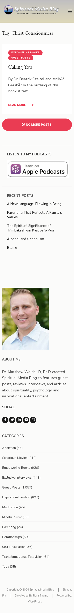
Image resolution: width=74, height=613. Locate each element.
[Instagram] (33, 420)
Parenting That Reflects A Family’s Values (34, 215)
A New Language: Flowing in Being (34, 204)
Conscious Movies (15, 458)
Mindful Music (12, 517)
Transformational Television (22, 556)
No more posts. (39, 125)
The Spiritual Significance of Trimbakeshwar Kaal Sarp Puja (30, 228)
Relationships (12, 537)
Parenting (9, 527)
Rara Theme (40, 596)
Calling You (20, 66)
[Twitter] (12, 420)
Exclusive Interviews (17, 477)
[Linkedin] (19, 420)
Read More (17, 105)
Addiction (9, 448)
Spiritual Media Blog (42, 590)
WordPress (35, 602)
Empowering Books (25, 52)
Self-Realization (13, 547)
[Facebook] (5, 420)
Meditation (10, 507)
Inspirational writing (16, 497)
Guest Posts (20, 57)
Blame (12, 247)
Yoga (5, 566)
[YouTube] (26, 420)
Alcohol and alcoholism (25, 239)
